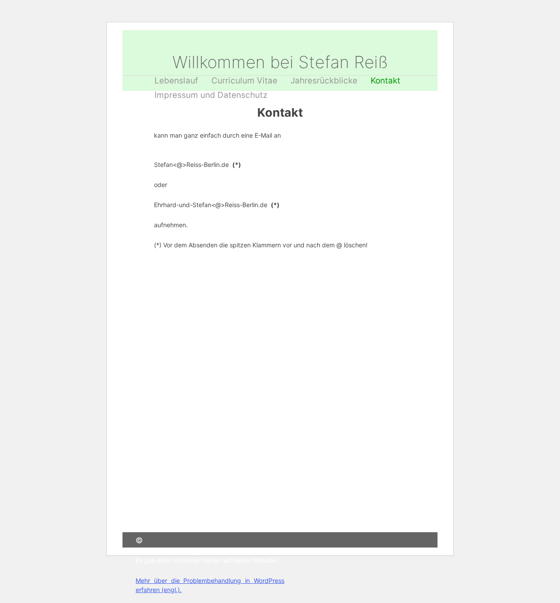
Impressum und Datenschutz (210, 95)
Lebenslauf (176, 81)
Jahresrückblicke (323, 81)
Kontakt (385, 81)
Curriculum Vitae (244, 81)
